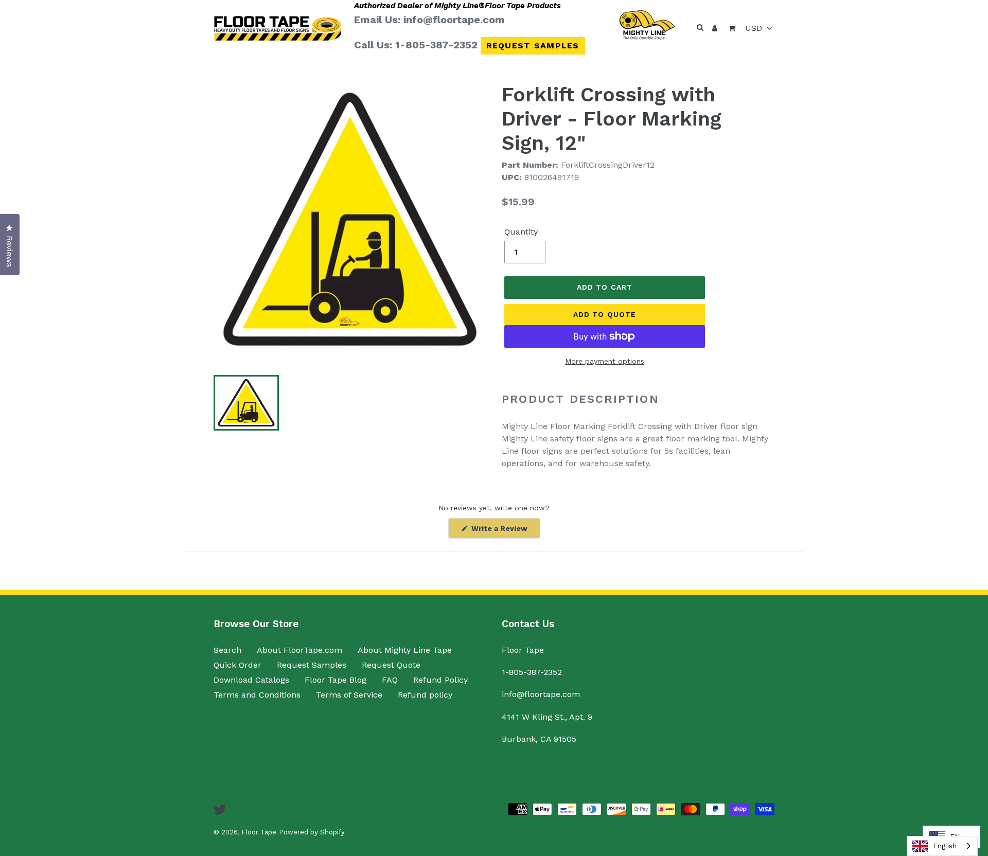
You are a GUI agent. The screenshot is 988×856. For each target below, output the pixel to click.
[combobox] (942, 846)
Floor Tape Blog (335, 680)
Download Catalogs (251, 680)
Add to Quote (604, 314)
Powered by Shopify (312, 832)
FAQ (390, 680)
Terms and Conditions (257, 695)
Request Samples (532, 45)
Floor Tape (258, 832)
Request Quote (391, 665)
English (945, 846)
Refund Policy (440, 680)
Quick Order (237, 665)
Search (227, 650)
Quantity (521, 232)
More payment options (604, 361)
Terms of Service (349, 695)
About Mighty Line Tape (405, 650)
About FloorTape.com (299, 650)
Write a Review (504, 531)
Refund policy (425, 695)
